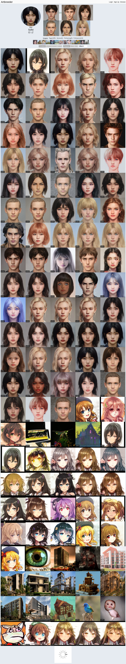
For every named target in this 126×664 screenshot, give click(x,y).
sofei (2, 72)
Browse (122, 2)
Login (111, 2)
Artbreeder (7, 2)
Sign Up (116, 2)
